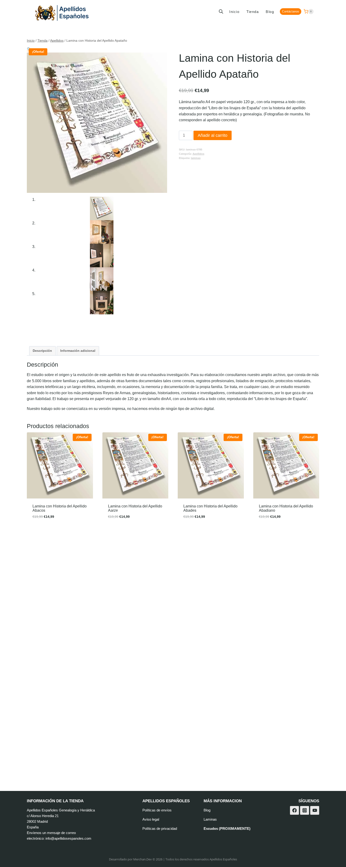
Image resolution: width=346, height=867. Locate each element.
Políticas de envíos (157, 810)
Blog (270, 12)
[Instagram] (304, 810)
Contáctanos (290, 11)
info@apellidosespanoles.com (68, 838)
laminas (196, 158)
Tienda (252, 12)
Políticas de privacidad (159, 828)
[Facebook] (294, 810)
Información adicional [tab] (77, 350)
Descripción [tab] (42, 350)
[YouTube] (314, 810)
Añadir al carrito (212, 135)
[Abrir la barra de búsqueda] (221, 11)
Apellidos (198, 153)
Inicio (234, 12)
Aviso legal (150, 819)
